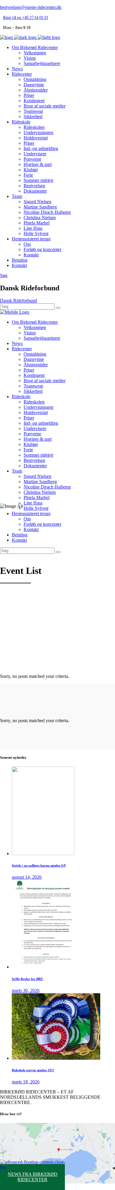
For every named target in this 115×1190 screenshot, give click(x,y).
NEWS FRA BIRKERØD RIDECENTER (33, 1177)
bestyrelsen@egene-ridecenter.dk (30, 7)
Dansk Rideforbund (18, 300)
